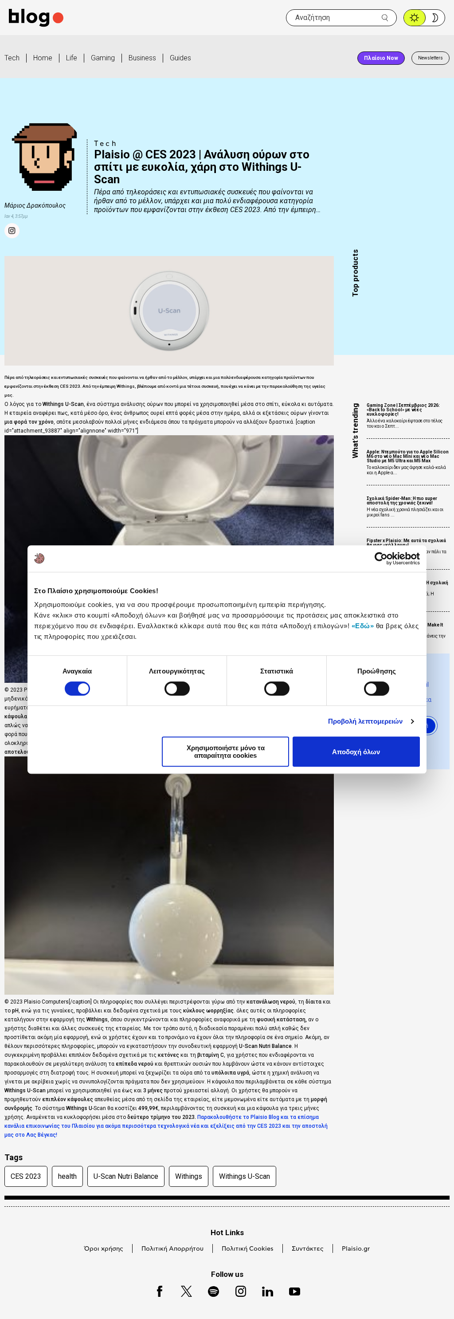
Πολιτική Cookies (248, 1249)
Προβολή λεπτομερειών (365, 721)
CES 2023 (26, 1176)
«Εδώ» (363, 626)
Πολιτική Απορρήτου (172, 1249)
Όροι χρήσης (103, 1249)
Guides (180, 58)
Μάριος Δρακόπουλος (35, 205)
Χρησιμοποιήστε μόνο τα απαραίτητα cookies (226, 751)
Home (42, 58)
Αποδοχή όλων (356, 752)
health (67, 1176)
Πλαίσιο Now (381, 58)
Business (142, 58)
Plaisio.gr (356, 1249)
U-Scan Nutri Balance (126, 1176)
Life (71, 58)
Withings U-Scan (244, 1176)
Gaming (103, 58)
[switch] (177, 688)
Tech (12, 58)
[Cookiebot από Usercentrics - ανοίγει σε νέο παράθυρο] (381, 558)
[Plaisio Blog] (36, 18)
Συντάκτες (308, 1249)
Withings (188, 1176)
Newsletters (430, 57)
